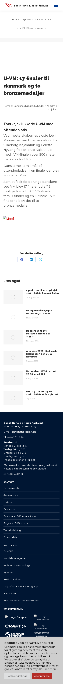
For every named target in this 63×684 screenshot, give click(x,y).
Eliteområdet (11, 537)
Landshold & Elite (23, 105)
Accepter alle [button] (42, 676)
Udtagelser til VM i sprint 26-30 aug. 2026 (41, 372)
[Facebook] (21, 259)
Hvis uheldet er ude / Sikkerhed (21, 600)
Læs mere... (51, 669)
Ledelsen (9, 502)
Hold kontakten (12, 579)
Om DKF (8, 551)
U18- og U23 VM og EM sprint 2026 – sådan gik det (42, 393)
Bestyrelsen (10, 509)
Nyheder (39, 105)
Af (52, 105)
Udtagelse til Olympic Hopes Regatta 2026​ (39, 312)
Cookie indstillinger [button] (17, 676)
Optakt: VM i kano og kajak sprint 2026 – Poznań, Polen (42, 292)
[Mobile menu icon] (55, 5)
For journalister (12, 488)
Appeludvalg (11, 495)
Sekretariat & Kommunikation (20, 516)
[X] (40, 259)
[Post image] (13, 297)
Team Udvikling (12, 530)
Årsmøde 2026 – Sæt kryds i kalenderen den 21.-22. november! (42, 354)
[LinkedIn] (31, 259)
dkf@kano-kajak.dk (24, 431)
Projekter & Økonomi (16, 523)
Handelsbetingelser (15, 558)
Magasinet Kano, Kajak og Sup (21, 586)
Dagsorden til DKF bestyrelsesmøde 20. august (38, 334)
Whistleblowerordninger (17, 565)
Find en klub (10, 593)
